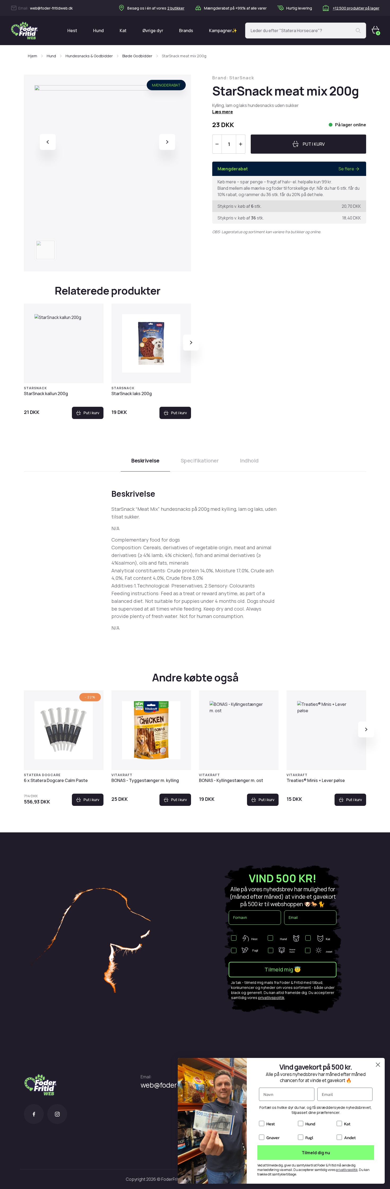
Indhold (249, 460)
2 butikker (175, 8)
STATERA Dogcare (42, 775)
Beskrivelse (145, 460)
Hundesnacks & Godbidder (89, 55)
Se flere (346, 169)
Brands (186, 30)
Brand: (233, 78)
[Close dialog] (378, 1064)
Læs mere (222, 112)
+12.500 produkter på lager (356, 8)
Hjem (32, 55)
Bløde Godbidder (137, 55)
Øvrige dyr (152, 30)
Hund (98, 30)
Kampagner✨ (223, 30)
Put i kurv (91, 412)
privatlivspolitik (271, 997)
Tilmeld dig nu (316, 1153)
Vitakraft (121, 775)
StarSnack (35, 388)
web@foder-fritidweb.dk (51, 8)
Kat (123, 30)
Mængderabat (166, 85)
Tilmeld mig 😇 (283, 969)
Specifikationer (200, 460)
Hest (72, 30)
